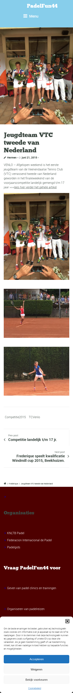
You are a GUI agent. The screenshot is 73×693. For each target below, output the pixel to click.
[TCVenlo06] (36, 75)
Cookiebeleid (34, 688)
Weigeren (36, 669)
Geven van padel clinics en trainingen (31, 588)
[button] (67, 621)
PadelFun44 (42, 6)
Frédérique (13, 483)
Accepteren (37, 659)
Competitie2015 (15, 417)
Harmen (11, 157)
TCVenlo (34, 417)
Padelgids (13, 547)
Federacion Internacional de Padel (29, 540)
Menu (33, 16)
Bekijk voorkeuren (36, 679)
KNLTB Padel (15, 533)
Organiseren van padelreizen (26, 609)
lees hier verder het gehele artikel (35, 187)
